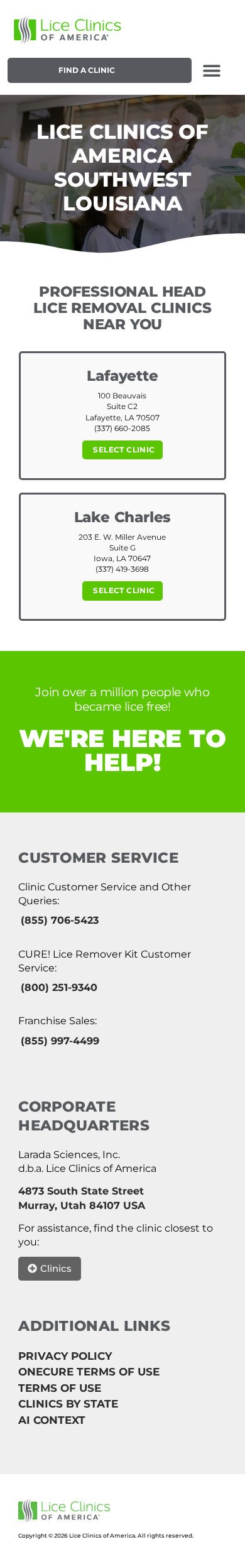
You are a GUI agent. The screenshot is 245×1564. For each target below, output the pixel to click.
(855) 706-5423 (60, 920)
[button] (212, 70)
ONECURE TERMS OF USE (89, 1371)
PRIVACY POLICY (65, 1356)
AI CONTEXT (51, 1420)
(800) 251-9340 (59, 987)
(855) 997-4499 (60, 1041)
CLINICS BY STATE (68, 1403)
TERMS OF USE (59, 1388)
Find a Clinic (86, 70)
